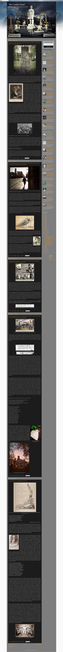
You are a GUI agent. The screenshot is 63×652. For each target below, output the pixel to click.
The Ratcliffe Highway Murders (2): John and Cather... (48, 240)
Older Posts (38, 644)
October (46, 231)
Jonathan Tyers (32, 84)
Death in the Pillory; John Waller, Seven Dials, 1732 (50, 76)
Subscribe (48, 46)
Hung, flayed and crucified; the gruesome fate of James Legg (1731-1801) (50, 109)
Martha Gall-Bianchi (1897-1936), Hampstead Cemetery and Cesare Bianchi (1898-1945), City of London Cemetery (50, 94)
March (46, 248)
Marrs (15, 282)
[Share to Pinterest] (28, 158)
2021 (44, 219)
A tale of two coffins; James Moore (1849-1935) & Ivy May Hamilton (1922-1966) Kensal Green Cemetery (50, 158)
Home (25, 644)
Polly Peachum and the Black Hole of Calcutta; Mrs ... (48, 236)
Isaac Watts (34, 526)
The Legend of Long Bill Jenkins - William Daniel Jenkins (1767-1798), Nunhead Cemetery (50, 62)
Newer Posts (11, 644)
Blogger (37, 650)
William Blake (24, 535)
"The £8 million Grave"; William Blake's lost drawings (18, 480)
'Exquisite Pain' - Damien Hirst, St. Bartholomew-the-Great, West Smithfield (50, 117)
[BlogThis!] (26, 158)
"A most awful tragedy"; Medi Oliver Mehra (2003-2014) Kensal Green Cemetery (50, 54)
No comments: (22, 475)
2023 (44, 217)
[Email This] (25, 158)
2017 (44, 224)
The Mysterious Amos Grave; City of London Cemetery (50, 189)
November (46, 230)
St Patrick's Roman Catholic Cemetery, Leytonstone (49, 125)
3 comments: (22, 255)
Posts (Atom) (15, 646)
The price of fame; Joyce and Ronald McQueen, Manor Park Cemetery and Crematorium (50, 69)
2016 (44, 225)
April (45, 247)
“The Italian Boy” (26, 432)
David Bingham (51, 257)
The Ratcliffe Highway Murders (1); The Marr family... (48, 242)
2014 (44, 228)
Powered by (46, 49)
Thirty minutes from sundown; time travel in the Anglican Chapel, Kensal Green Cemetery (50, 196)
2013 (44, 252)
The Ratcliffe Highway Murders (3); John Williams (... (48, 238)
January (46, 251)
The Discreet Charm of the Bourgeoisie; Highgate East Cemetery (50, 182)
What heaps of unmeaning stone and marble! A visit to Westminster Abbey (50, 204)
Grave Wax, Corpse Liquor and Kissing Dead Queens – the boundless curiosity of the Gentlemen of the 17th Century (50, 85)
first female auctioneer (33, 594)
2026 (44, 213)
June (45, 235)
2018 (44, 223)
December (46, 229)
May (45, 246)
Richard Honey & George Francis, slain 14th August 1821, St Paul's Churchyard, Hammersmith (50, 166)
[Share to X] (26, 158)
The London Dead (17, 4)
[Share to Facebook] (27, 158)
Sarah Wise (18, 433)
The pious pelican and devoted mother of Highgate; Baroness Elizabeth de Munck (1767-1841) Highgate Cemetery (50, 102)
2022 (44, 218)
